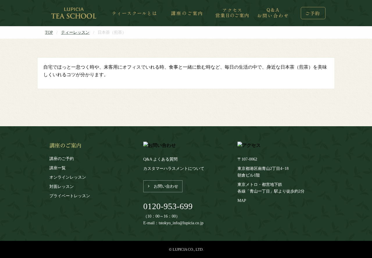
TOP (49, 32)
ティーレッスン (75, 32)
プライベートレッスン (69, 195)
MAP (241, 200)
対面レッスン (61, 186)
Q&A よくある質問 (160, 159)
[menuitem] (74, 13)
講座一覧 (57, 168)
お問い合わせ (166, 186)
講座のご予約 (61, 158)
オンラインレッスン (67, 177)
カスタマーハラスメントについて (173, 168)
